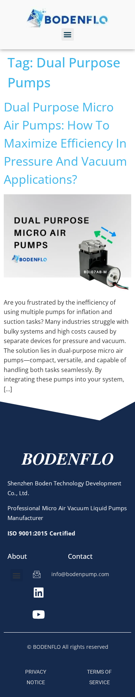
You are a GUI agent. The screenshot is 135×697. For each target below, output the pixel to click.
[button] (68, 34)
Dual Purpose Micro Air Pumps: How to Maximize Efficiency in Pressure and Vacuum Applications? (65, 143)
